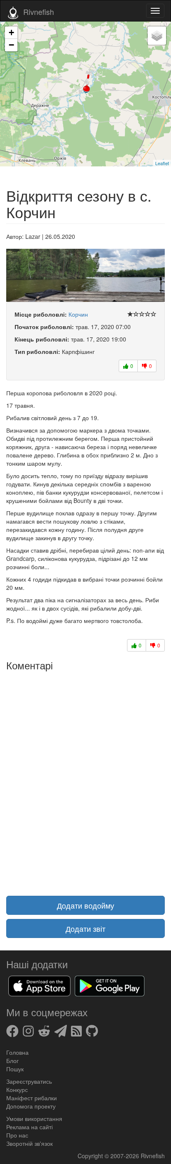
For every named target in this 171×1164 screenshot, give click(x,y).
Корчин (78, 314)
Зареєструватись (29, 1081)
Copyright (91, 1156)
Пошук (15, 1069)
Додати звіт (85, 928)
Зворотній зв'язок (29, 1143)
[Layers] (157, 35)
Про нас (17, 1135)
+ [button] (11, 32)
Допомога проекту (31, 1106)
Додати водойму (85, 905)
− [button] (11, 45)
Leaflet (162, 163)
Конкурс (17, 1089)
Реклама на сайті (29, 1127)
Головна (17, 1052)
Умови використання (34, 1118)
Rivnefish (153, 1156)
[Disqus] (85, 778)
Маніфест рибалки (31, 1098)
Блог (12, 1060)
